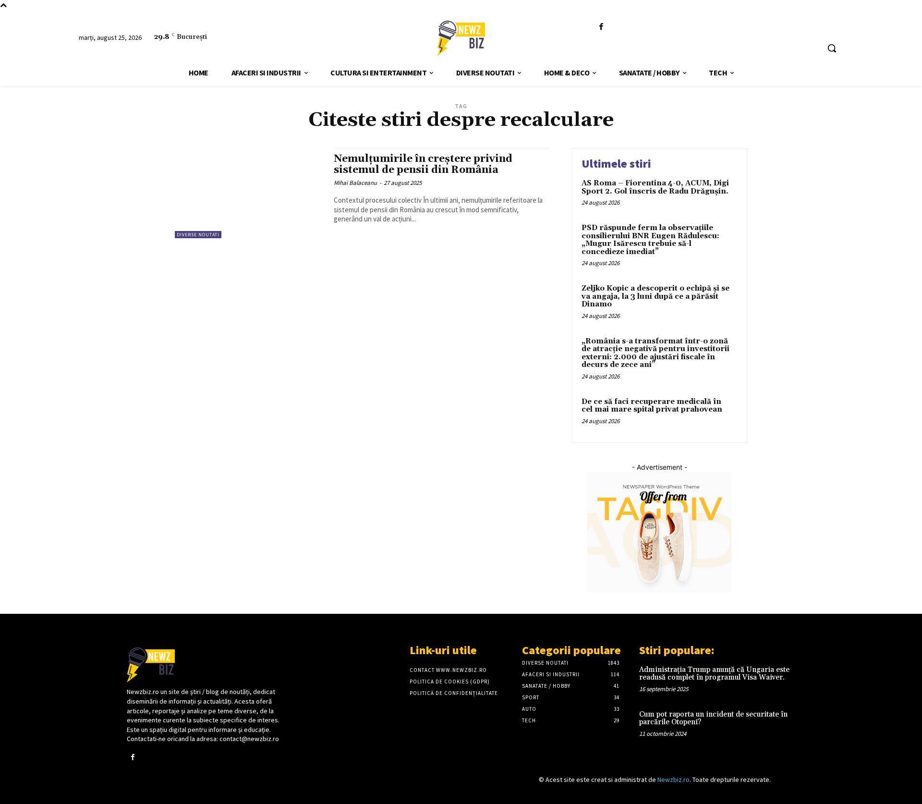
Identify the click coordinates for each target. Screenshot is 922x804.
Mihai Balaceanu (355, 183)
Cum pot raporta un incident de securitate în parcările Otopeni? (713, 718)
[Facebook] (601, 27)
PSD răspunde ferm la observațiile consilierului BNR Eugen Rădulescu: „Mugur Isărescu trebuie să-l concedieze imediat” (650, 239)
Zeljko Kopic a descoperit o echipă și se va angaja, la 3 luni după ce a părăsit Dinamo (655, 296)
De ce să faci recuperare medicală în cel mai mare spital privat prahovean (652, 405)
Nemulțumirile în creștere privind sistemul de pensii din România (423, 164)
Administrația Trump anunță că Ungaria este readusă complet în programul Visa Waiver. (714, 673)
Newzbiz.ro (673, 779)
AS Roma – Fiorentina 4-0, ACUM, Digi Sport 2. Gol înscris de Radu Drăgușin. (655, 187)
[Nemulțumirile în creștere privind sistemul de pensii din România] (249, 193)
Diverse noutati (198, 234)
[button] (831, 48)
